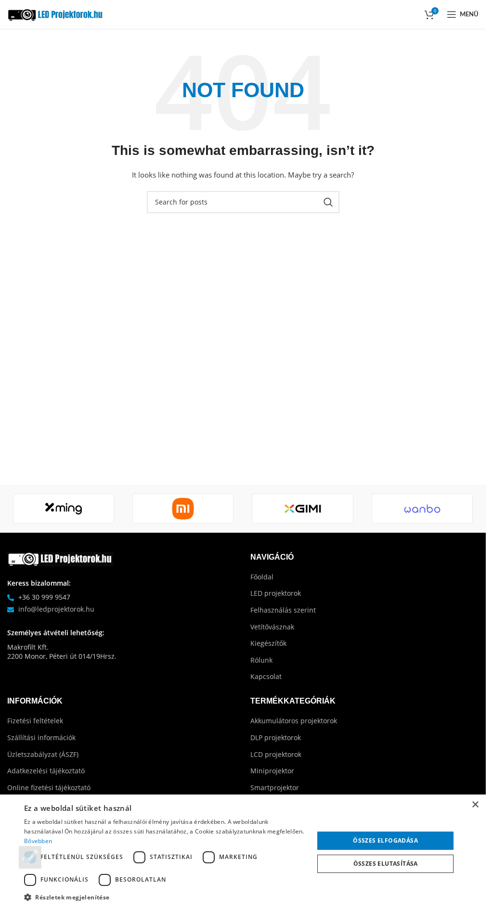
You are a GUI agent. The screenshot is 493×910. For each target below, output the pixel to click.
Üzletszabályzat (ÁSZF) (42, 754)
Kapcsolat (266, 676)
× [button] (475, 804)
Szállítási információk (41, 737)
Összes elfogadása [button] (385, 840)
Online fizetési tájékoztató (49, 787)
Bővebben (38, 841)
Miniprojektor (272, 770)
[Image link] (60, 558)
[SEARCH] (328, 202)
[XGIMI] (302, 509)
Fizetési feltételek (35, 720)
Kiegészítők (268, 643)
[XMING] (63, 509)
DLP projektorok (275, 737)
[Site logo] (55, 13)
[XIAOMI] (183, 509)
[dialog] (243, 852)
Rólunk (261, 660)
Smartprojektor (274, 787)
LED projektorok (275, 593)
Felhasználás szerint (283, 610)
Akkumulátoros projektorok (293, 720)
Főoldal (261, 576)
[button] (164, 897)
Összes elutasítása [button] (385, 863)
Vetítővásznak (272, 626)
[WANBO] (422, 509)
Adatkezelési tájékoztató (46, 770)
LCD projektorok (275, 754)
